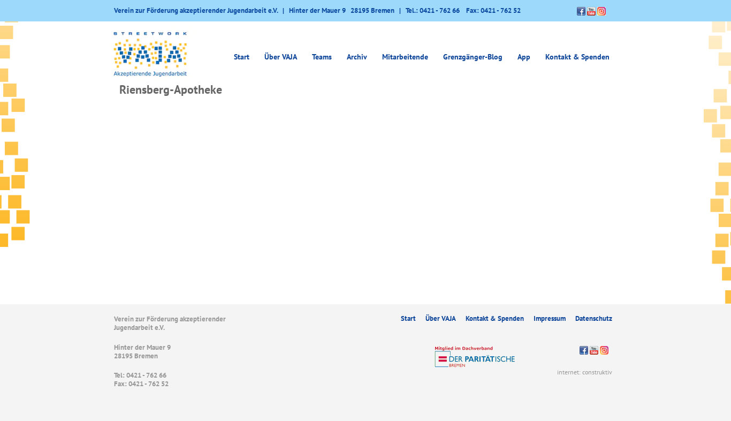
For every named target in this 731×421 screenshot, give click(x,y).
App (523, 57)
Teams (322, 57)
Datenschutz (593, 318)
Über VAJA (440, 318)
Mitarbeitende (405, 57)
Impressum (550, 318)
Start (241, 57)
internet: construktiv (584, 372)
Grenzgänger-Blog (472, 57)
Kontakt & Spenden (577, 57)
